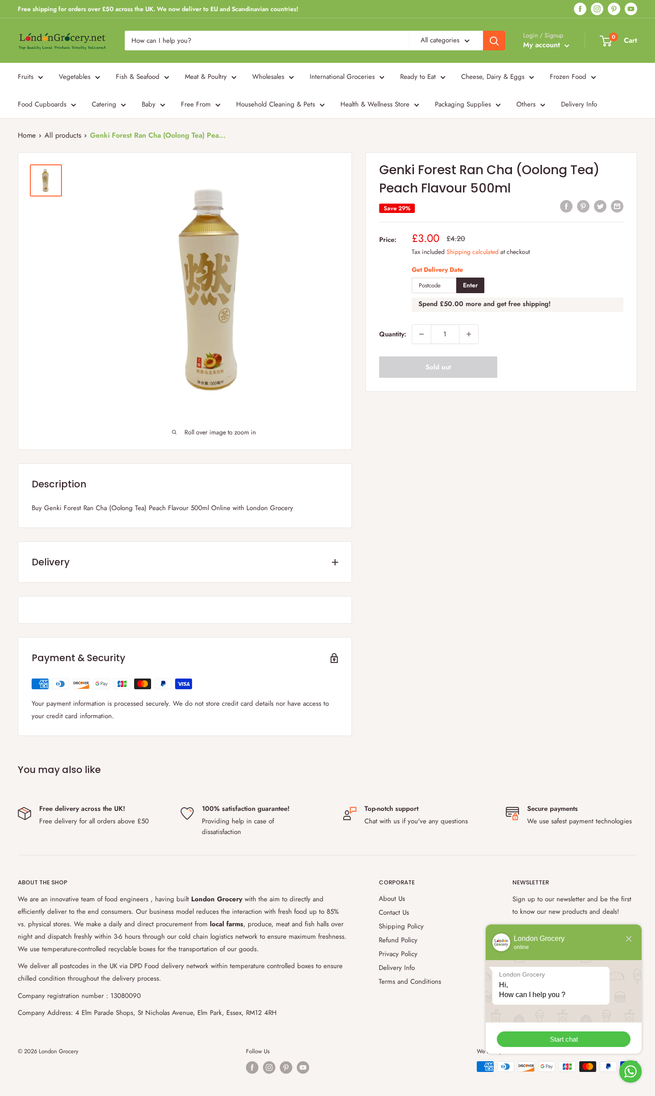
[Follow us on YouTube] (631, 9)
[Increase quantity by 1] (468, 334)
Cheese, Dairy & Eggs (492, 77)
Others (526, 104)
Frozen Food (568, 77)
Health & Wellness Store (374, 104)
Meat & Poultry (206, 77)
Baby (149, 104)
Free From (196, 104)
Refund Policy (398, 940)
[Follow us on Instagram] (597, 9)
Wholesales (268, 77)
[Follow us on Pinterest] (614, 9)
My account (542, 45)
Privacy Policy (398, 954)
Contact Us (394, 912)
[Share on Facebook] (566, 206)
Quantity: (392, 334)
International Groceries (342, 77)
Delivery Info (579, 104)
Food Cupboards (42, 104)
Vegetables (74, 77)
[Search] (494, 40)
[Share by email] (617, 206)
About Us (392, 899)
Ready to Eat (418, 77)
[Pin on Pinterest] (583, 206)
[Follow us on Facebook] (580, 9)
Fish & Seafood (138, 77)
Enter (470, 285)
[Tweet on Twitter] (600, 206)
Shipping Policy (401, 926)
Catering (104, 104)
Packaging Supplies (463, 104)
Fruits (25, 77)
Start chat (564, 1039)
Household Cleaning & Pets (275, 104)
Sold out (438, 367)
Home (27, 135)
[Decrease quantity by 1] (421, 334)
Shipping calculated (472, 251)
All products (63, 135)
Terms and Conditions (410, 981)
